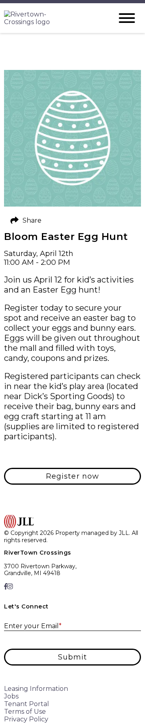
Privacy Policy (26, 719)
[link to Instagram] (10, 586)
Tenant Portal (26, 704)
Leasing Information (36, 688)
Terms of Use (25, 711)
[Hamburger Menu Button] (127, 18)
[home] (52, 18)
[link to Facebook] (5, 586)
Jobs (11, 696)
